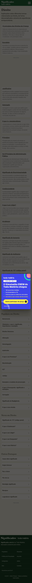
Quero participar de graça (14, 302)
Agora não (6, 306)
